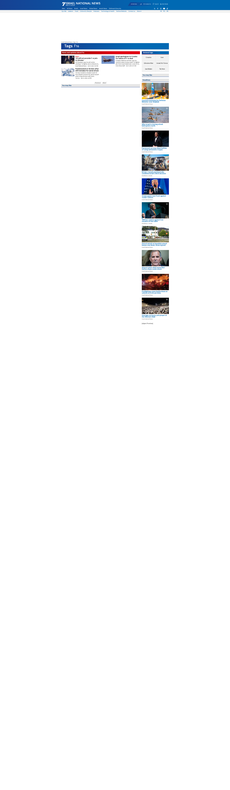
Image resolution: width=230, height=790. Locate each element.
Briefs (76, 8)
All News (69, 8)
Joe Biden (148, 69)
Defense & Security (115, 8)
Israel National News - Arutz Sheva (76, 5)
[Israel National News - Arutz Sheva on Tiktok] (167, 8)
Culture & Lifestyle (86, 11)
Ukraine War (148, 63)
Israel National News (66, 42)
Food (76, 11)
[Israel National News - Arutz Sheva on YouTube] (164, 8)
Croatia (148, 57)
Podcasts (96, 11)
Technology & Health (107, 11)
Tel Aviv (162, 69)
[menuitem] (63, 8)
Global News (93, 8)
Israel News (83, 8)
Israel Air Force (162, 63)
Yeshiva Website (121, 11)
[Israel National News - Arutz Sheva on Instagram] (160, 8)
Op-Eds (64, 11)
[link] (155, 102)
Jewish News (103, 8)
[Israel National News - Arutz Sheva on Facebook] (157, 8)
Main (63, 8)
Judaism (70, 11)
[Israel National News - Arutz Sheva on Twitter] (154, 8)
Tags (74, 42)
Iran (162, 57)
